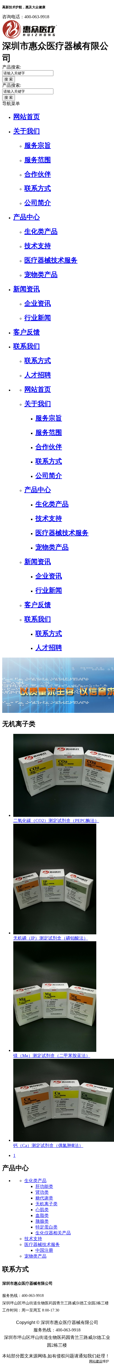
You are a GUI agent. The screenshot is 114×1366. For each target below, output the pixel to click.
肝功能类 (44, 1186)
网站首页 (26, 116)
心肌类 (42, 1209)
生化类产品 (41, 231)
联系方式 (37, 188)
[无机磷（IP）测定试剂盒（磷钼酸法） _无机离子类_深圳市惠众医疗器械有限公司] (54, 932)
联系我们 (26, 346)
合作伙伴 (37, 174)
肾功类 (42, 1192)
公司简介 (37, 202)
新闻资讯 (26, 289)
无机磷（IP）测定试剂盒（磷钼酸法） (50, 938)
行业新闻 (37, 317)
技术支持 (37, 245)
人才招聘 (37, 375)
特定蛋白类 (46, 1227)
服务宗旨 (37, 145)
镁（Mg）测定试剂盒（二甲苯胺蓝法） (51, 1055)
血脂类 (42, 1215)
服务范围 (37, 159)
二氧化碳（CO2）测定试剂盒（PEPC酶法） (56, 820)
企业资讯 (37, 303)
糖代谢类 (44, 1198)
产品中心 (26, 217)
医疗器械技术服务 (50, 260)
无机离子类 (46, 1203)
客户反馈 (26, 332)
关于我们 (26, 131)
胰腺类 (42, 1221)
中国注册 (44, 1250)
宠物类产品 (41, 274)
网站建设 (95, 1361)
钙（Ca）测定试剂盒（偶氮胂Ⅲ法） (48, 1145)
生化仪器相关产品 (53, 1233)
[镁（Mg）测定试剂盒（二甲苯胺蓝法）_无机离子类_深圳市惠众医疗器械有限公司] (54, 1050)
